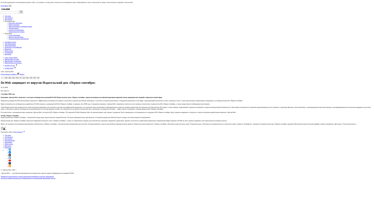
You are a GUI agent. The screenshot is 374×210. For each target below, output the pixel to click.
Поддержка (8, 19)
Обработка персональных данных (12, 176)
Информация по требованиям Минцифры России (38, 178)
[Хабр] (10, 158)
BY (35, 78)
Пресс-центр (9, 51)
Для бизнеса (9, 18)
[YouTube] (10, 161)
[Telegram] (10, 150)
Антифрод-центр (10, 42)
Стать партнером (14, 35)
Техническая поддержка (17, 32)
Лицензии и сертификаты (13, 47)
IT (20, 78)
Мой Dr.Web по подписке (13, 63)
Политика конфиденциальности (11, 178)
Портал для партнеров (16, 37)
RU (2, 78)
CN (6, 78)
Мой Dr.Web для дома (12, 59)
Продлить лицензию (15, 23)
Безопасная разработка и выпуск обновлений (39, 176)
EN (10, 78)
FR (17, 78)
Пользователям (10, 140)
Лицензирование (10, 45)
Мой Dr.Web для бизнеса (13, 61)
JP (24, 78)
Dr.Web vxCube (10, 65)
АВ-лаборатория (10, 44)
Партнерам (8, 142)
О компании (9, 52)
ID (38, 78)
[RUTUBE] (10, 164)
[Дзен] (10, 156)
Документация (13, 28)
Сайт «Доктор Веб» (11, 57)
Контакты (8, 54)
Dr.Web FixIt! (9, 68)
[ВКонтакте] (10, 153)
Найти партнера (14, 25)
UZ (31, 78)
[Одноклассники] (10, 166)
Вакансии (8, 49)
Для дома (8, 16)
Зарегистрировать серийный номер (20, 26)
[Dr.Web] (5, 9)
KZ (27, 78)
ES (13, 78)
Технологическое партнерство (19, 39)
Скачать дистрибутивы (16, 30)
